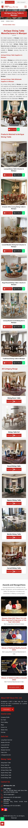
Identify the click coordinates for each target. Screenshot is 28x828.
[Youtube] (2, 809)
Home (2, 21)
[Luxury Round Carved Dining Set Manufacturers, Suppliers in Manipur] (14, 306)
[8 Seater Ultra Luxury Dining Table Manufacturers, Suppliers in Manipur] (14, 192)
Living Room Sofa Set (6, 740)
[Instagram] (5, 809)
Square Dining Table (14, 500)
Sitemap (3, 732)
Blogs (2, 725)
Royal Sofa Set (5, 747)
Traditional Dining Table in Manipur (14, 359)
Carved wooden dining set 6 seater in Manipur (14, 246)
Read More (9, 401)
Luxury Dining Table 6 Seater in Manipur (14, 170)
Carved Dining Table (14, 568)
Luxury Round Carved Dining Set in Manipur (14, 321)
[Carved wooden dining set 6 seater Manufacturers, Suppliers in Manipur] (14, 230)
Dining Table (10, 21)
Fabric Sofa (4, 752)
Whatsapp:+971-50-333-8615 (12, 806)
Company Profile (5, 717)
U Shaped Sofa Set (6, 755)
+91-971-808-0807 (9, 795)
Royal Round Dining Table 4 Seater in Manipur (14, 284)
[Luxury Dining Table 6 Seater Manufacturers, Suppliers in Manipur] (14, 154)
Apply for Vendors (9, 2)
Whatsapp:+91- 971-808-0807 (12, 797)
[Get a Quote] (2, 824)
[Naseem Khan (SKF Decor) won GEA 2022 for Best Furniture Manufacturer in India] (14, 666)
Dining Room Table (14, 398)
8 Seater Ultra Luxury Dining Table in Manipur (14, 208)
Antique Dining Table (6, 770)
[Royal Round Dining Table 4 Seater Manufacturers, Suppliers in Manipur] (14, 268)
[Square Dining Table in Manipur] (14, 486)
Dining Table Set (14, 432)
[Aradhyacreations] (2, 2)
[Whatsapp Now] (18, 129)
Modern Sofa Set (5, 742)
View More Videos (14, 687)
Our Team (3, 720)
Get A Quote (8, 175)
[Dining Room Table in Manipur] (14, 384)
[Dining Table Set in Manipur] (14, 418)
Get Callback (18, 175)
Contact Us (4, 727)
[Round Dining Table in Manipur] (14, 452)
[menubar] (25, 6)
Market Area (4, 730)
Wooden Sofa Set (5, 750)
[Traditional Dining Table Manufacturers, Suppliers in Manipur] (14, 344)
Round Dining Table (14, 466)
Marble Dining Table (14, 534)
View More (6, 709)
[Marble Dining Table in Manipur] (14, 520)
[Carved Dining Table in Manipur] (14, 554)
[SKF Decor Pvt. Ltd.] (8, 6)
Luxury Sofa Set (5, 745)
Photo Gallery (4, 722)
